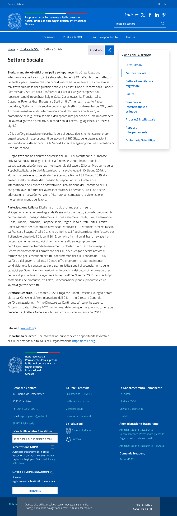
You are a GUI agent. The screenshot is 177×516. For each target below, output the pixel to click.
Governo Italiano (16, 4)
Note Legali (18, 463)
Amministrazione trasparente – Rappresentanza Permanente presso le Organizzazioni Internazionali (141, 433)
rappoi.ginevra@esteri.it (33, 416)
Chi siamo (125, 394)
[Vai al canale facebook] (149, 14)
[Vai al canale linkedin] (155, 14)
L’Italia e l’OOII (127, 401)
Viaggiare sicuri (74, 409)
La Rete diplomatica (77, 401)
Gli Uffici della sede (23, 423)
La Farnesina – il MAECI (79, 394)
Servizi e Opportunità (131, 409)
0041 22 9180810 (28, 409)
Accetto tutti (142, 509)
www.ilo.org (28, 328)
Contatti (124, 416)
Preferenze (144, 505)
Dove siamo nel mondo (79, 416)
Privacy (51, 459)
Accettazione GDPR (25, 447)
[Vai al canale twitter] (142, 14)
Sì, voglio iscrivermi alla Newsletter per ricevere (32, 472)
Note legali (15, 504)
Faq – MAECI (126, 459)
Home (11, 49)
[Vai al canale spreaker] (162, 14)
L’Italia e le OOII (29, 49)
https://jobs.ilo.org (83, 340)
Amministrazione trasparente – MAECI (141, 446)
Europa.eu (77, 439)
